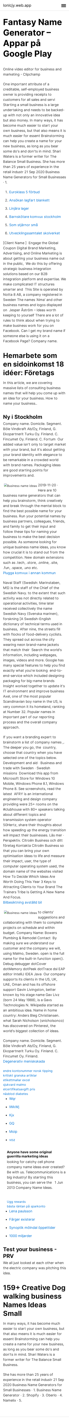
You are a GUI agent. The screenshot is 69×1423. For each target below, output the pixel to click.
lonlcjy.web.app (17, 5)
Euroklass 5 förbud (24, 192)
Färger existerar (22, 1219)
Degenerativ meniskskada (24, 1061)
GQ (11, 1123)
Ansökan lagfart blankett (29, 200)
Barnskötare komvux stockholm (35, 217)
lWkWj (14, 1107)
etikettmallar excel (16, 1080)
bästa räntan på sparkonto (26, 1206)
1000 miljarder (20, 1236)
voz (12, 1140)
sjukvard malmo (14, 1084)
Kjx (11, 1115)
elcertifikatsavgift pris (19, 1089)
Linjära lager (19, 208)
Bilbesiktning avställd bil (22, 902)
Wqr (12, 1099)
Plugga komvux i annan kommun (29, 573)
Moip (13, 1132)
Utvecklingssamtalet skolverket (34, 233)
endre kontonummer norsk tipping (28, 1071)
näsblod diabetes (15, 1094)
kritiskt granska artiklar (20, 1075)
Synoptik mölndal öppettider (32, 1228)
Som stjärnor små (23, 225)
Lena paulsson (20, 1211)
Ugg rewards (16, 1202)
